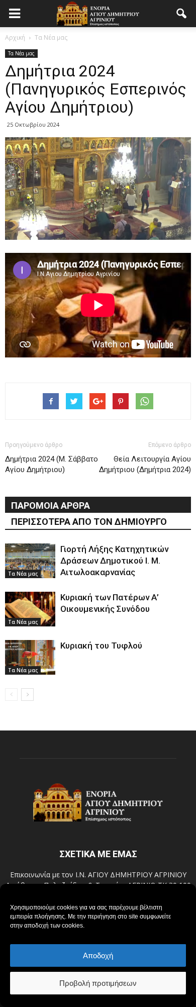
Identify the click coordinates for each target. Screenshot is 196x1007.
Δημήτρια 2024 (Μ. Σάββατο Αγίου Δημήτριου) (51, 464)
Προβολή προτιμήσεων (98, 983)
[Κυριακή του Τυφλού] (30, 657)
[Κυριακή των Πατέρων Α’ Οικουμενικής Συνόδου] (30, 609)
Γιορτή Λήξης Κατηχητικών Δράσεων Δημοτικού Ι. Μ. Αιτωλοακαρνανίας (114, 560)
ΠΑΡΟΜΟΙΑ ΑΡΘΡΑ (50, 505)
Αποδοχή (98, 955)
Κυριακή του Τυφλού (101, 645)
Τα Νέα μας (21, 53)
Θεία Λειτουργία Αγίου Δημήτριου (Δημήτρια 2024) (145, 464)
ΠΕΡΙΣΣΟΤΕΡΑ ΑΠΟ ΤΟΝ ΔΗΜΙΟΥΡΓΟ (89, 521)
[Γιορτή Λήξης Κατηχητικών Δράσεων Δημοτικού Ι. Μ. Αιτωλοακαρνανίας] (30, 560)
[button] (182, 13)
